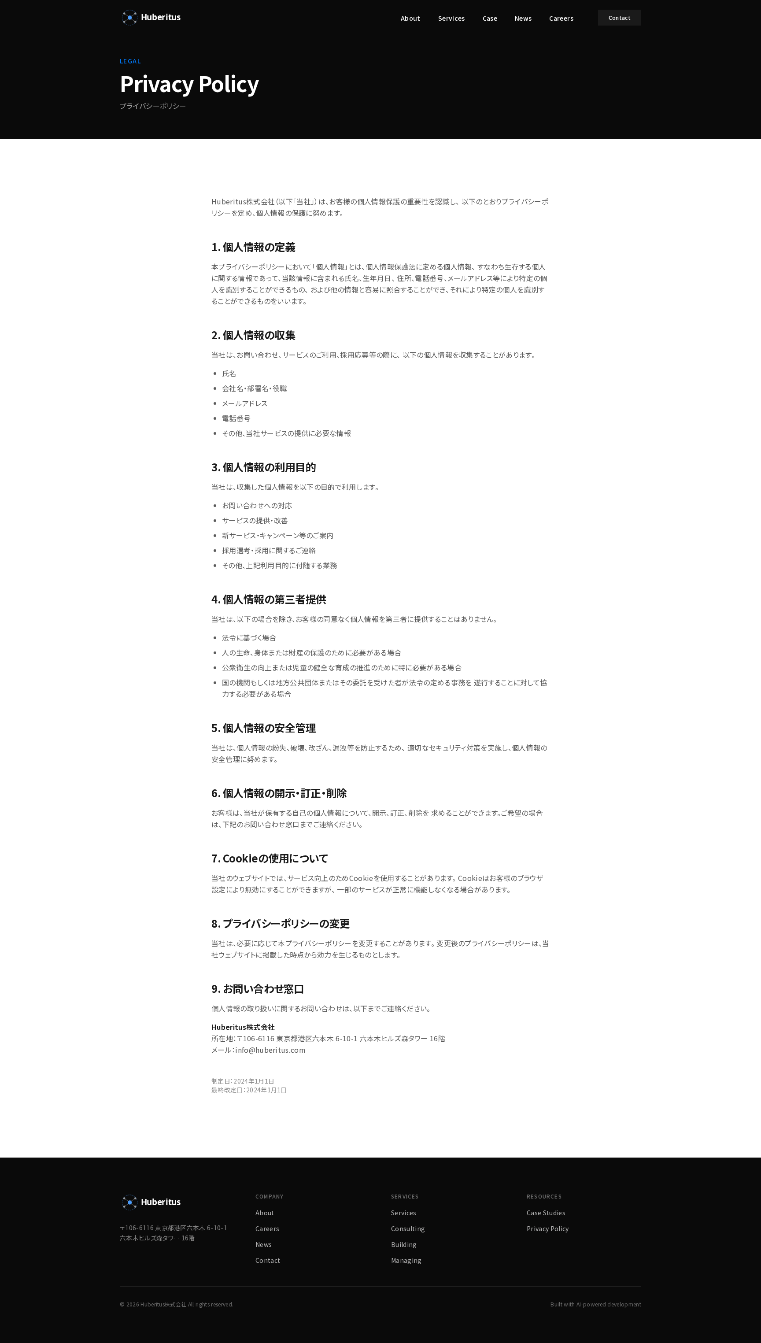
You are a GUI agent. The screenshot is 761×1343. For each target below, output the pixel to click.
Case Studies (546, 1212)
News (523, 18)
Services (451, 18)
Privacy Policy (548, 1228)
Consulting (408, 1228)
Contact (620, 17)
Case (490, 18)
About (411, 18)
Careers (561, 18)
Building (404, 1244)
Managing (406, 1260)
